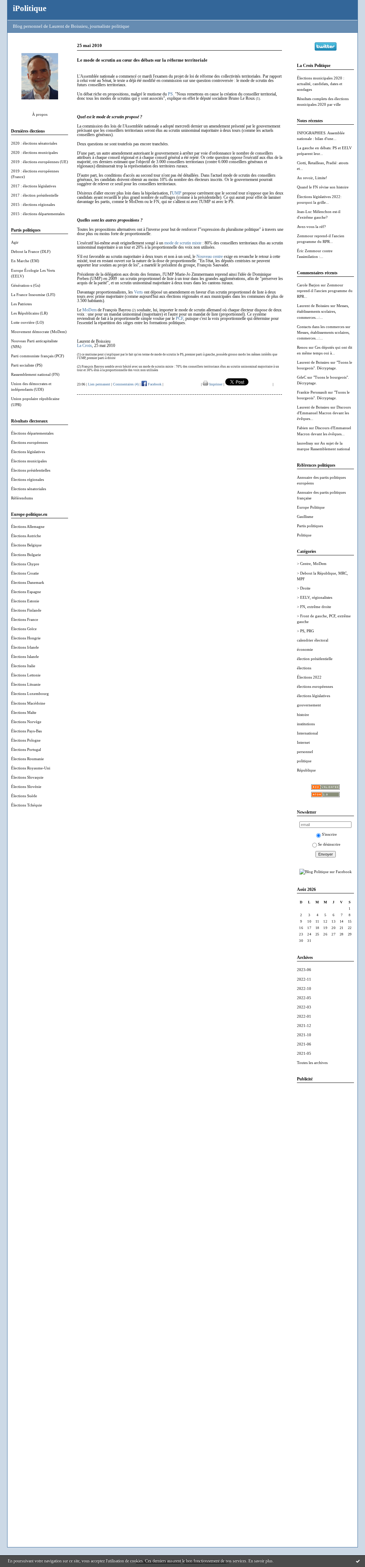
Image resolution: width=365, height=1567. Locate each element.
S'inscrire (329, 834)
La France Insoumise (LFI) (33, 294)
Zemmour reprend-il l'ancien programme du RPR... (325, 291)
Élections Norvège (26, 722)
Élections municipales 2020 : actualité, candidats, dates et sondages (320, 84)
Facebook (154, 384)
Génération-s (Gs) (25, 285)
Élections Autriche (26, 536)
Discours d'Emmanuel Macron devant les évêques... (324, 413)
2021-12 (304, 1025)
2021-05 (304, 1053)
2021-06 (304, 1044)
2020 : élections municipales (34, 152)
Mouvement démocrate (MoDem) (39, 332)
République (306, 770)
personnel (305, 751)
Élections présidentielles (30, 470)
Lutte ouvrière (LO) (27, 322)
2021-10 (304, 1035)
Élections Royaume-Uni (30, 768)
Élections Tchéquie (26, 805)
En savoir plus (260, 1560)
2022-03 (304, 1007)
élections (304, 668)
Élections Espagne (26, 592)
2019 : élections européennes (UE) (39, 162)
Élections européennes (29, 442)
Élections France (24, 619)
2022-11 (304, 979)
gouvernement (309, 705)
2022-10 (304, 988)
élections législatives (313, 696)
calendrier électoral (312, 640)
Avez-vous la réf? (311, 226)
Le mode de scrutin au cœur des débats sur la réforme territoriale (142, 60)
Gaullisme (305, 516)
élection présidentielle (315, 659)
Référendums (22, 498)
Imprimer (215, 384)
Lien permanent (99, 384)
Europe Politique (311, 507)
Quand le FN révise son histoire (323, 187)
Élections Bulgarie (26, 554)
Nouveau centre (209, 256)
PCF (179, 318)
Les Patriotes (21, 304)
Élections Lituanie (26, 684)
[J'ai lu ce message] (358, 1561)
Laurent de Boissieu (313, 305)
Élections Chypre (25, 564)
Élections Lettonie (26, 675)
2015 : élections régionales (33, 204)
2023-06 (304, 969)
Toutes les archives (312, 1062)
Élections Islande (25, 656)
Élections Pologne (26, 740)
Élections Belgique (26, 545)
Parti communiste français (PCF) (37, 356)
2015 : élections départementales (38, 214)
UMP (176, 193)
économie (305, 649)
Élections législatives (28, 452)
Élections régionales (27, 479)
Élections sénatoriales (28, 489)
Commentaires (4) (126, 384)
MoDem (89, 310)
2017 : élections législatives (33, 186)
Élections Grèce (24, 629)
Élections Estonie (25, 601)
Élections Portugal (26, 749)
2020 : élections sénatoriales (34, 143)
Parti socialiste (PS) (26, 365)
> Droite (303, 588)
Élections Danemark (27, 582)
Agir (15, 242)
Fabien (302, 428)
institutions (306, 724)
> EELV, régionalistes (314, 597)
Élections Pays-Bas (26, 731)
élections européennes (315, 686)
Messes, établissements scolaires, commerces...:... (323, 311)
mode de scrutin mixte (182, 243)
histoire (303, 714)
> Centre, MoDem (312, 563)
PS (170, 94)
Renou (302, 347)
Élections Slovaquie (27, 777)
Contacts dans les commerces (320, 327)
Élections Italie (23, 666)
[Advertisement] (325, 1195)
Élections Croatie (25, 573)
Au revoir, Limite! (312, 178)
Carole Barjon (308, 285)
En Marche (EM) (25, 261)
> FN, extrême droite (314, 607)
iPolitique (29, 8)
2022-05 (304, 998)
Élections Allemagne (28, 526)
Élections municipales (29, 461)
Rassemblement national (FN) (35, 374)
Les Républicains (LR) (29, 313)
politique (304, 761)
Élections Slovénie (26, 786)
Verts (138, 292)
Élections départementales (32, 433)
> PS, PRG (305, 631)
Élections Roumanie (27, 759)
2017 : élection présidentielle (34, 195)
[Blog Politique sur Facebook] (326, 872)
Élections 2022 (309, 677)
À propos (39, 114)
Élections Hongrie (26, 638)
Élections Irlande (25, 647)
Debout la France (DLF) (31, 251)
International (307, 733)
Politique (304, 535)
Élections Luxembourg (30, 693)
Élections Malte (23, 712)
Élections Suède (24, 796)
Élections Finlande (26, 610)
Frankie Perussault (312, 392)
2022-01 (304, 1016)
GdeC (301, 377)
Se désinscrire (329, 844)
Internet (303, 742)
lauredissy (305, 443)
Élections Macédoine (28, 703)
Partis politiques (310, 526)
